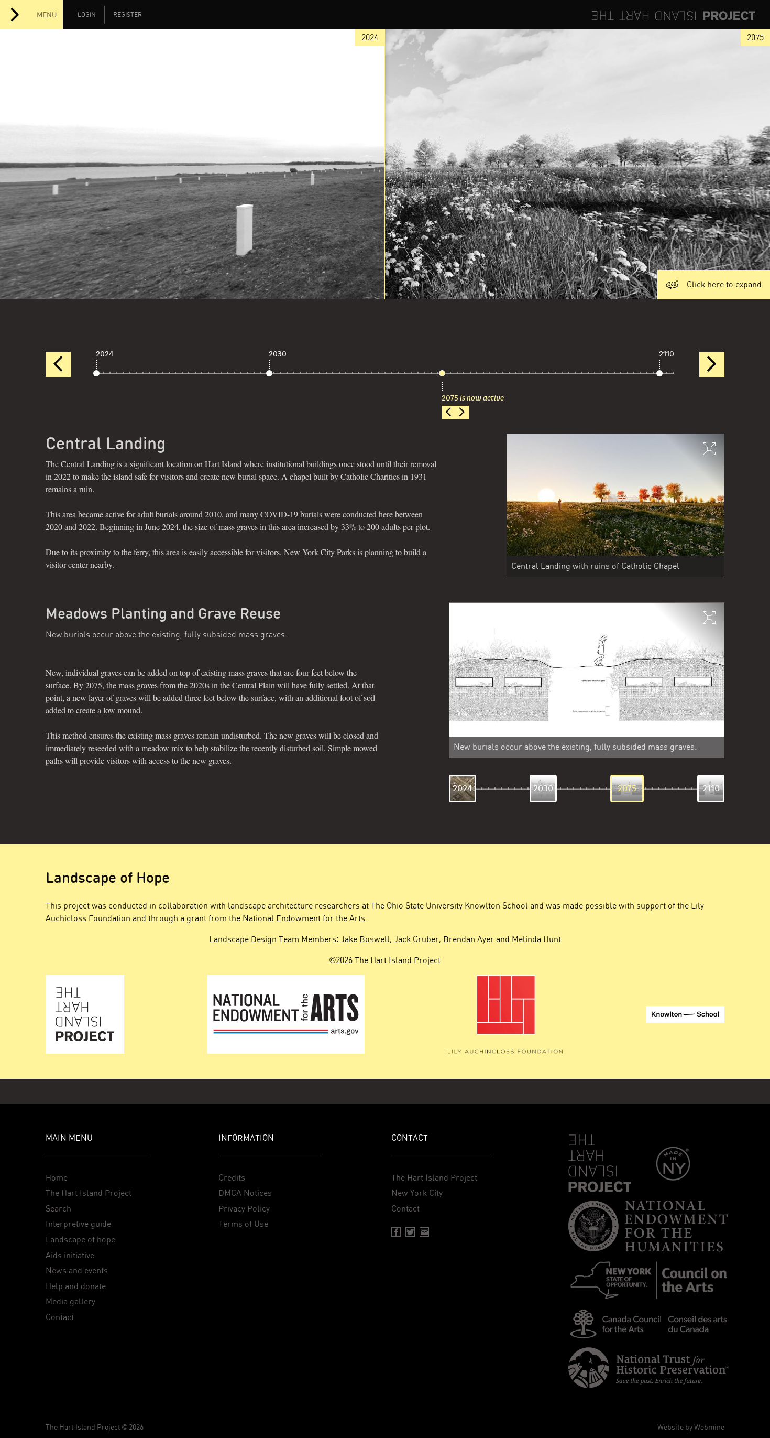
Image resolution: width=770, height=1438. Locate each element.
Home (57, 1178)
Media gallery (70, 1301)
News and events (77, 1270)
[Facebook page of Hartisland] (396, 1232)
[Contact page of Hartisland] (424, 1232)
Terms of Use (243, 1224)
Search (58, 1209)
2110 (666, 354)
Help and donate (76, 1286)
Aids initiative (70, 1255)
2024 (105, 354)
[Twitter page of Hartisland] (410, 1232)
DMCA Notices (245, 1193)
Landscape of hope (80, 1240)
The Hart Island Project (88, 1193)
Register (127, 14)
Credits (231, 1178)
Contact (60, 1317)
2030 (278, 354)
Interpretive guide (78, 1224)
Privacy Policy (244, 1209)
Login (87, 14)
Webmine (709, 1427)
